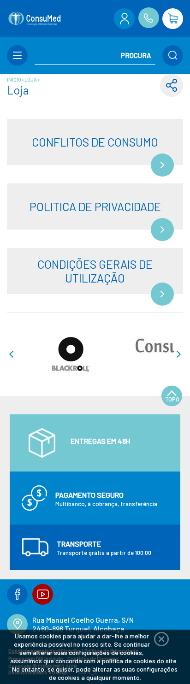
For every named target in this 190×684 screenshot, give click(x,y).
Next (179, 354)
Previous (11, 354)
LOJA (31, 80)
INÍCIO (14, 80)
